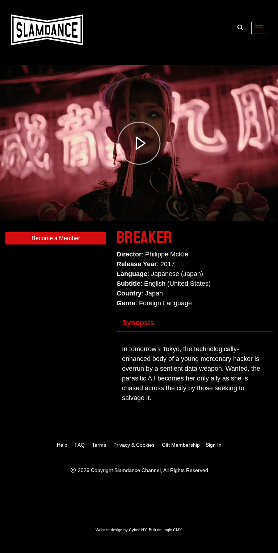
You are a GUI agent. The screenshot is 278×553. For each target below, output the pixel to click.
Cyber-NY (138, 530)
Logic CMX (172, 530)
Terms (99, 445)
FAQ (80, 445)
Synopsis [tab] (138, 323)
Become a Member (55, 238)
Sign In (214, 445)
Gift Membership (181, 445)
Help (62, 445)
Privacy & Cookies (134, 445)
